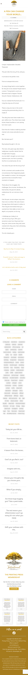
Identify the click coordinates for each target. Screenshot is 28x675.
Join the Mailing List (14, 645)
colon (20, 383)
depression (8, 390)
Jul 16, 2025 (14, 493)
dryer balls (11, 403)
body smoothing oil (9, 362)
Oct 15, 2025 (14, 462)
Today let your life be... (14, 429)
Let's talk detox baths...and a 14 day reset (14, 267)
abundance (14, 342)
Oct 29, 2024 (13, 262)
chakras (22, 375)
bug (11, 367)
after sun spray (16, 347)
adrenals (20, 344)
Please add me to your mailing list (14, 322)
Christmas (5, 377)
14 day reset (6, 342)
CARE (11, 372)
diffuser (21, 393)
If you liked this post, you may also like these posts (14, 243)
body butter (13, 360)
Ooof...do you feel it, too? (14, 459)
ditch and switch (13, 398)
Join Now (14, 588)
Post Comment (14, 325)
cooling (14, 385)
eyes (4, 411)
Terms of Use (14, 641)
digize (21, 395)
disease (5, 398)
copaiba (20, 385)
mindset (21, 26)
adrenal (14, 344)
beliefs (20, 354)
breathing (21, 365)
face (9, 411)
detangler (15, 390)
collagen (14, 383)
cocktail (8, 383)
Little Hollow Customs (12, 26)
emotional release (20, 403)
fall (4, 413)
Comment (14, 303)
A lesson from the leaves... (14, 450)
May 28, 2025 (14, 533)
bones (17, 362)
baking (14, 352)
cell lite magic (14, 375)
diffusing (16, 395)
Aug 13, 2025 (14, 472)
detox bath (7, 393)
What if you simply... (14, 489)
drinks (21, 401)
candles (12, 370)
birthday (6, 360)
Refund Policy (22, 641)
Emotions (5, 406)
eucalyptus (14, 408)
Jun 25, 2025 (14, 521)
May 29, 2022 (14, 252)
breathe (6, 365)
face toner (14, 411)
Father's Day (21, 413)
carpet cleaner (18, 372)
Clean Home (14, 380)
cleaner (21, 380)
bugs (22, 367)
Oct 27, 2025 (14, 444)
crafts (13, 388)
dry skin (5, 403)
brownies (6, 367)
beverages (13, 357)
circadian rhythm (14, 377)
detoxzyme (15, 393)
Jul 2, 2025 (14, 504)
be (11, 354)
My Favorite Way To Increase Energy (14, 249)
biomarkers (21, 357)
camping (6, 370)
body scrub (21, 360)
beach (15, 354)
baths (7, 354)
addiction (7, 344)
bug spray (16, 367)
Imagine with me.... (14, 469)
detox (20, 390)
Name (14, 288)
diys (23, 398)
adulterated (8, 347)
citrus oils (7, 380)
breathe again (13, 365)
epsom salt (7, 408)
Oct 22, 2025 (14, 453)
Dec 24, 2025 (14, 432)
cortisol (8, 388)
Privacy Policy (6, 641)
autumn (20, 349)
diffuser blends (8, 395)
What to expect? (13, 643)
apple (7, 349)
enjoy (23, 406)
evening (21, 408)
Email (14, 296)
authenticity (13, 349)
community (8, 385)
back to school (7, 352)
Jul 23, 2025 (14, 483)
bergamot (6, 357)
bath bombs (21, 352)
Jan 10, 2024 (13, 270)
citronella (22, 377)
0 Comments (14, 28)
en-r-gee (12, 406)
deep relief (19, 388)
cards (7, 372)
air (22, 347)
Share (14, 17)
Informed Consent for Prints (14, 647)
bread (22, 362)
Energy (18, 406)
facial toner (21, 411)
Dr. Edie (7, 401)
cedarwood (7, 375)
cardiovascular (20, 370)
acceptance (22, 342)
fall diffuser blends (11, 413)
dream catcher (14, 401)
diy (19, 398)
